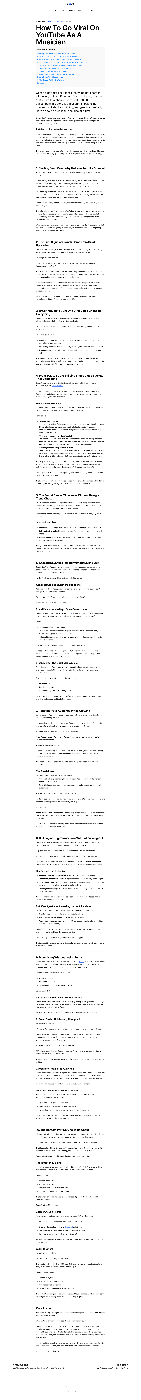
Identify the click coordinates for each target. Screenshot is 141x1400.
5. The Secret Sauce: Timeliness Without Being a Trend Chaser (59, 65)
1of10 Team (41, 21)
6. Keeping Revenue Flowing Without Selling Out (54, 68)
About (80, 10)
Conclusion (41, 83)
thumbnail (69, 1227)
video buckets (57, 386)
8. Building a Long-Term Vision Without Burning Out (55, 74)
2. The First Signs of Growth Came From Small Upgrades (57, 56)
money (81, 962)
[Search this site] (92, 10)
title (59, 1227)
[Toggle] (86, 10)
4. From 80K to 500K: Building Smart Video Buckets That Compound (62, 62)
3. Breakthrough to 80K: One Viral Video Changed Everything (59, 59)
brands (70, 613)
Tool (62, 10)
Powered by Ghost (70, 1391)
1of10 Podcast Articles (54, 21)
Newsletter (71, 10)
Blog (56, 10)
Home (50, 10)
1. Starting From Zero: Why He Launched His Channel (56, 54)
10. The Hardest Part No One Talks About (52, 80)
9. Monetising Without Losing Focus (50, 77)
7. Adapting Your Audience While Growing (52, 71)
